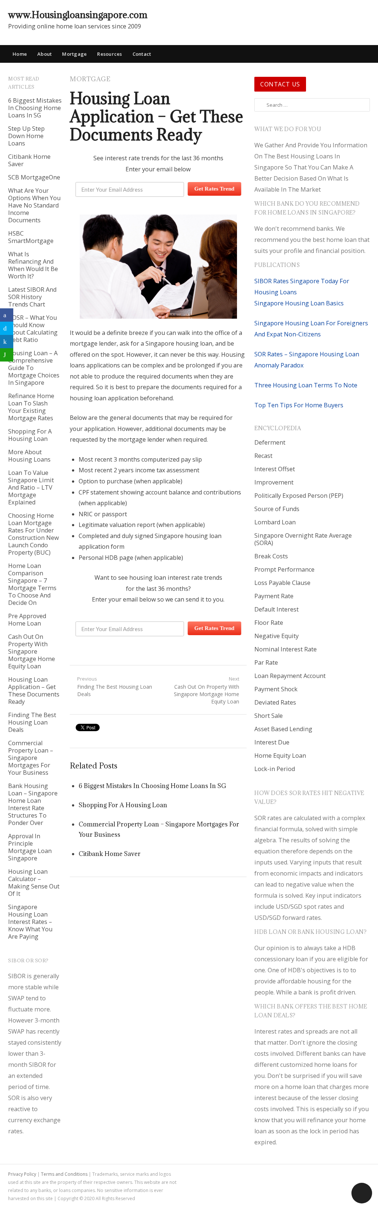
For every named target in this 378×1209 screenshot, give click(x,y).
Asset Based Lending (283, 729)
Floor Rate (268, 623)
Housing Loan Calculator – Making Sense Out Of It (33, 882)
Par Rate (266, 662)
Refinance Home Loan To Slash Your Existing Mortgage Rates (31, 407)
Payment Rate (273, 596)
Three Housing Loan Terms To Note (305, 385)
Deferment (269, 442)
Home (20, 54)
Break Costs (271, 556)
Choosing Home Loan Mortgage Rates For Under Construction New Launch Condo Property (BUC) (33, 533)
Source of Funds (276, 509)
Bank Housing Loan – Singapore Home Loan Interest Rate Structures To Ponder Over (33, 804)
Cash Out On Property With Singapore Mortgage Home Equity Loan (31, 651)
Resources (109, 54)
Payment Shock (276, 689)
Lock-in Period (274, 769)
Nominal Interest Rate (285, 649)
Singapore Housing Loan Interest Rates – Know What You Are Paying (30, 922)
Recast (263, 456)
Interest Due (271, 742)
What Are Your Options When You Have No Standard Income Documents (34, 205)
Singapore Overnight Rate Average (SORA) (303, 539)
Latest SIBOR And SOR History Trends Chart (32, 296)
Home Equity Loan (280, 755)
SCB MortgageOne (34, 177)
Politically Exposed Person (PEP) (298, 496)
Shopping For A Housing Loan (30, 435)
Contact (142, 54)
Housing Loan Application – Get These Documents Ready (33, 690)
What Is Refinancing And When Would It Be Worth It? (33, 265)
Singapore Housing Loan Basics (299, 303)
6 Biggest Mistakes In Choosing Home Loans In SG (35, 107)
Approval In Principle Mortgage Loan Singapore (30, 847)
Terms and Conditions (64, 1174)
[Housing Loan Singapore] (364, 14)
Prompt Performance (284, 569)
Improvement (273, 482)
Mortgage (74, 54)
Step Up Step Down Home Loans (26, 135)
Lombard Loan (275, 522)
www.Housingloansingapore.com (77, 14)
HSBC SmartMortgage (31, 237)
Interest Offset (274, 469)
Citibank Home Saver (29, 160)
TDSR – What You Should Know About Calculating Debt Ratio (33, 329)
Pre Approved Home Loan (27, 619)
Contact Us (280, 84)
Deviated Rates (275, 702)
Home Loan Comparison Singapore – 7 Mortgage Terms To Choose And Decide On (32, 584)
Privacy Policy (22, 1174)
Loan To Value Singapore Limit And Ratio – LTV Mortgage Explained (31, 487)
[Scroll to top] (361, 1193)
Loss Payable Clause (282, 583)
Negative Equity (276, 636)
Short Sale (268, 716)
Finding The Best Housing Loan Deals (32, 722)
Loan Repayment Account (290, 676)
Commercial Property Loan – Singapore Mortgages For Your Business (30, 758)
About (44, 54)
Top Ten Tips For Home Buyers (298, 405)
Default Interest (276, 609)
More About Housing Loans (29, 455)
